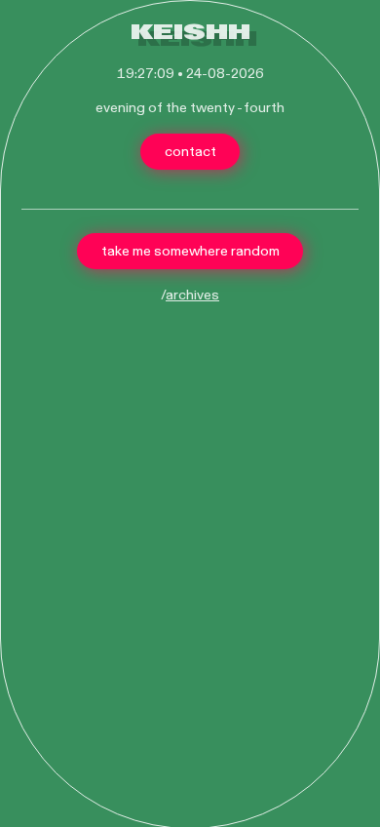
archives (192, 295)
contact (190, 151)
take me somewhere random (190, 251)
